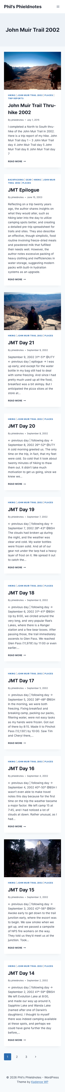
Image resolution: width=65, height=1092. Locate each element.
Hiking (12, 95)
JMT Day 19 (21, 509)
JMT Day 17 (21, 680)
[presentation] (32, 71)
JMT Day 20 (21, 426)
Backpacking (16, 179)
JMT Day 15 (21, 890)
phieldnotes (17, 120)
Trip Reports (16, 98)
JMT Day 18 (21, 593)
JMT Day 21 (21, 342)
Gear (29, 179)
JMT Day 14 (21, 973)
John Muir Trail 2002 (29, 95)
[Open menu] (58, 6)
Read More (17, 161)
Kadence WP (39, 1082)
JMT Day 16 (21, 768)
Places (48, 95)
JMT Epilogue (23, 190)
